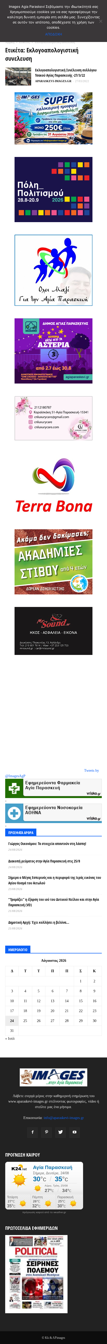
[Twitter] (60, 1132)
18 (25, 1011)
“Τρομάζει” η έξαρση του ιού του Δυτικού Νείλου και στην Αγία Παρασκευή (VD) (53, 902)
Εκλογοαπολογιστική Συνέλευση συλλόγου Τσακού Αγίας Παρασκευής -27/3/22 (66, 73)
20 (52, 1011)
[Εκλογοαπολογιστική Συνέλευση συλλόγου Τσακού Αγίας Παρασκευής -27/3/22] (18, 77)
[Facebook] (32, 1132)
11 (25, 1001)
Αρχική (9, 42)
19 (39, 1011)
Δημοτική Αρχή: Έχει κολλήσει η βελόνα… (38, 922)
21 (67, 1011)
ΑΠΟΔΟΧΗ (53, 34)
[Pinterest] (46, 1132)
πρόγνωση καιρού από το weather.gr (44, 1212)
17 (12, 1011)
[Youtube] (74, 1132)
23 (94, 1011)
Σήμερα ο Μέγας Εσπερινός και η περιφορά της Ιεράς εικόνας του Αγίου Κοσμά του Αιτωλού (54, 880)
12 (39, 1001)
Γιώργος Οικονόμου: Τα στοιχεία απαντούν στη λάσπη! (47, 843)
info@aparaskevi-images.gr (64, 1118)
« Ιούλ (10, 1039)
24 (12, 1021)
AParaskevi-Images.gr (53, 81)
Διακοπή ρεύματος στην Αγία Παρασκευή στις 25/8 (44, 861)
